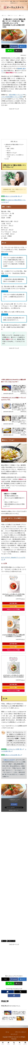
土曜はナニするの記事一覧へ (13, 196)
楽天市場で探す (13, 603)
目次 (12, 141)
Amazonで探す (13, 606)
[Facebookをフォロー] (14, 995)
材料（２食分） (11, 148)
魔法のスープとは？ (12, 152)
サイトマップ (14, 1034)
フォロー (15, 804)
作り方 (8, 150)
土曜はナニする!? (8, 759)
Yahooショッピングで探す (13, 609)
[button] (18, 50)
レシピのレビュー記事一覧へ (14, 749)
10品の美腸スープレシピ (16, 94)
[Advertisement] (14, 124)
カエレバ (23, 598)
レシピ (4, 940)
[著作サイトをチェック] (7, 991)
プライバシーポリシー (20, 1032)
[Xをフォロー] (20, 991)
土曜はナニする (11, 940)
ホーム (7, 1032)
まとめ (7, 158)
